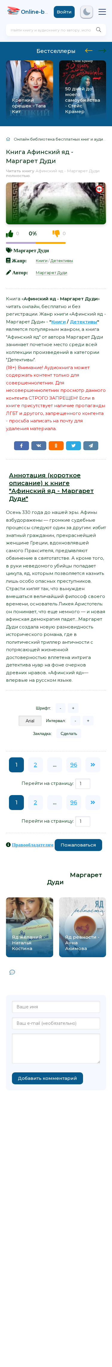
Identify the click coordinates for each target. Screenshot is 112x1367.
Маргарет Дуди (31, 250)
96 (73, 765)
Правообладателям (32, 844)
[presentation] (89, 50)
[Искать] (98, 30)
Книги (41, 260)
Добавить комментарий (47, 1078)
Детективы (61, 260)
